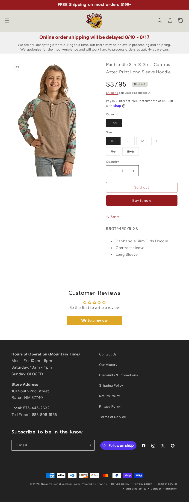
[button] (7, 20)
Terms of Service (112, 417)
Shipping (112, 92)
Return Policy (109, 396)
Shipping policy (136, 488)
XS (116, 142)
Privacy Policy (110, 406)
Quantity (112, 161)
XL (115, 152)
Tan (116, 123)
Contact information (164, 488)
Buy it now (141, 200)
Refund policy (120, 483)
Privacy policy (142, 483)
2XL (133, 152)
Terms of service (166, 483)
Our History (108, 365)
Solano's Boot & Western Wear (60, 484)
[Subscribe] (89, 445)
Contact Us (108, 354)
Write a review (94, 320)
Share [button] (115, 217)
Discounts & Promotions (118, 375)
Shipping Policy (111, 385)
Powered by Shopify (94, 484)
